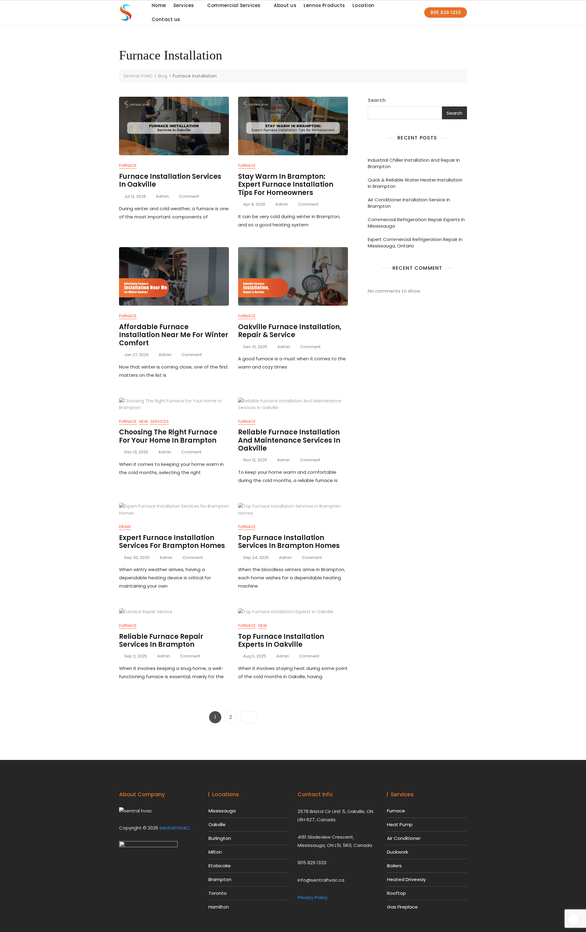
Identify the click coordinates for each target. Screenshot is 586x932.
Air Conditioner (404, 838)
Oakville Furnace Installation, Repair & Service (290, 331)
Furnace (128, 165)
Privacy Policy (312, 897)
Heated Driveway (406, 879)
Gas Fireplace (402, 907)
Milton (215, 852)
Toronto (217, 893)
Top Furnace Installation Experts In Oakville (281, 640)
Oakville (217, 824)
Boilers (394, 865)
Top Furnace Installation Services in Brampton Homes (289, 541)
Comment (189, 196)
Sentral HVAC (174, 828)
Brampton (219, 879)
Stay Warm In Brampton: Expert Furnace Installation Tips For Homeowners (285, 184)
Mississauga (222, 811)
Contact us (166, 19)
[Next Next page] (249, 717)
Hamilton (218, 907)
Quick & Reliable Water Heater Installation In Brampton (415, 183)
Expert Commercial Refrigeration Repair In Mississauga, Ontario (415, 242)
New (143, 421)
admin (162, 196)
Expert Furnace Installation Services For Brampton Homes (172, 541)
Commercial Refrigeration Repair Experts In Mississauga (416, 222)
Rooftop (396, 893)
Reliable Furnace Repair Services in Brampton (161, 640)
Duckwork (397, 852)
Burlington (219, 838)
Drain (125, 527)
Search (376, 100)
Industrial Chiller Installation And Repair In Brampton (414, 163)
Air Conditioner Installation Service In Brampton (409, 202)
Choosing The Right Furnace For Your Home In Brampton (168, 436)
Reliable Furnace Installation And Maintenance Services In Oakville (289, 440)
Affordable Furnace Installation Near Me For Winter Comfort (173, 335)
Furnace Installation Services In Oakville (170, 180)
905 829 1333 (445, 12)
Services (159, 421)
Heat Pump (400, 824)
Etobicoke (219, 865)
